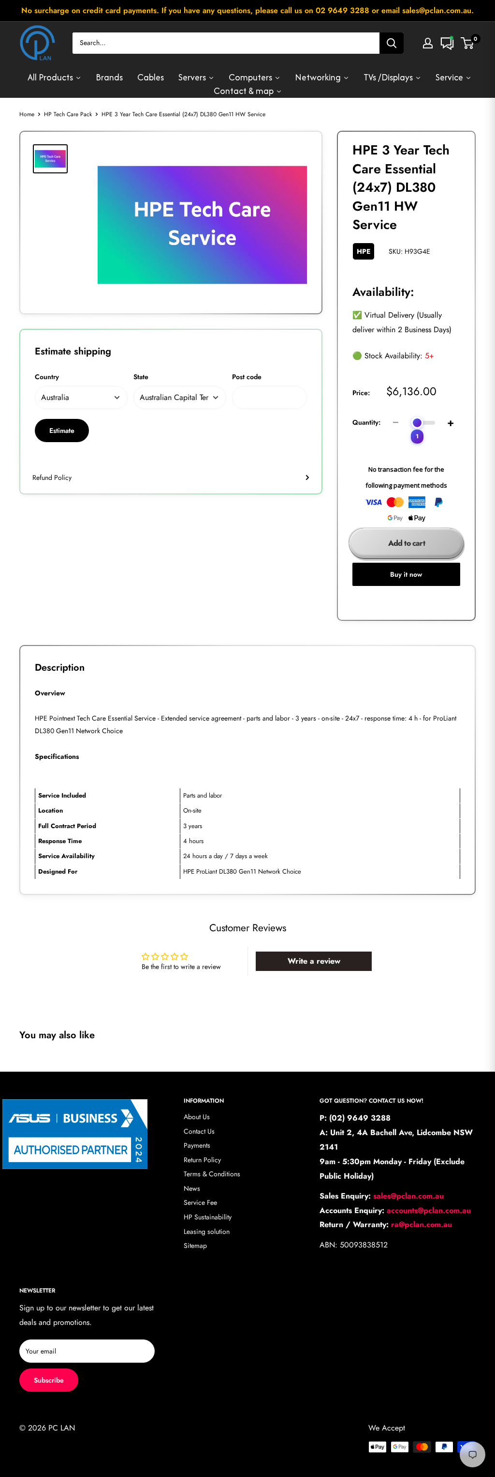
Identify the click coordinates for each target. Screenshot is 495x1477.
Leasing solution (207, 1231)
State (140, 377)
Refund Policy (52, 477)
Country (47, 377)
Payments (197, 1145)
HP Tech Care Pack (68, 114)
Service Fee (200, 1202)
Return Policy (202, 1160)
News (192, 1188)
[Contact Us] (447, 43)
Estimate (61, 430)
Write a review (314, 961)
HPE (363, 251)
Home (26, 114)
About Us (197, 1117)
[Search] (391, 43)
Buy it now (406, 574)
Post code (247, 377)
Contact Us (199, 1131)
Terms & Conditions (212, 1174)
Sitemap (195, 1245)
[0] (468, 43)
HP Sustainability (208, 1217)
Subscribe (49, 1380)
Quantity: (366, 422)
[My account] (428, 43)
